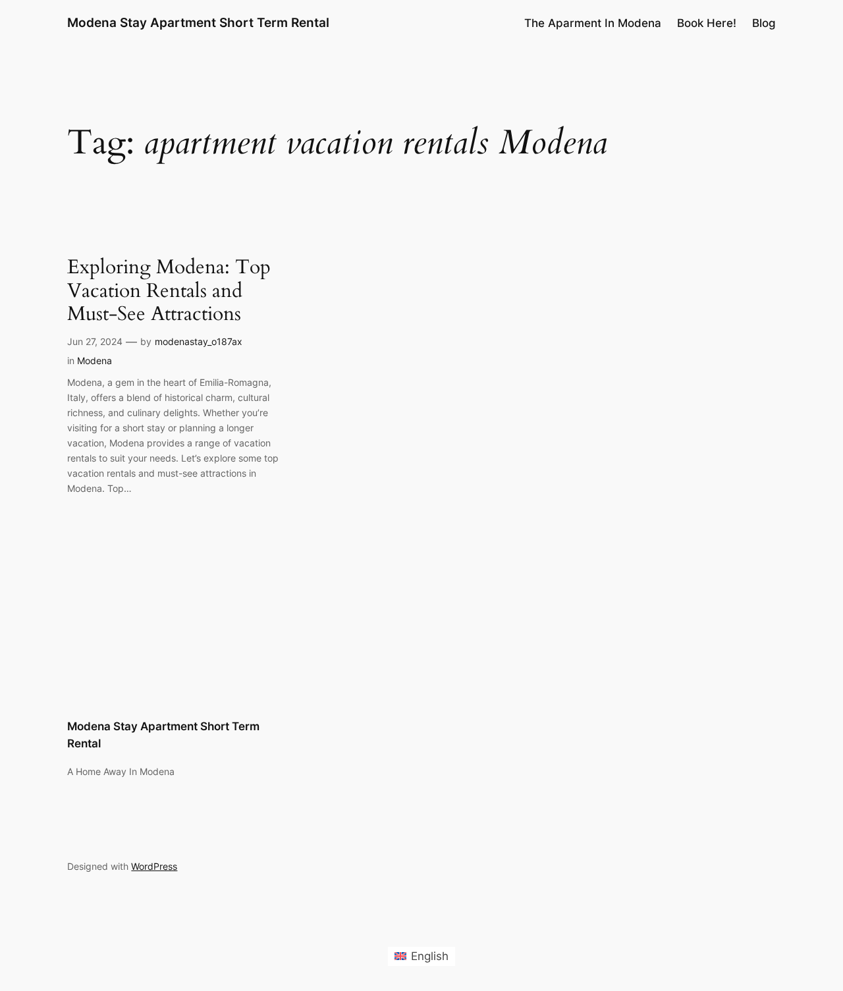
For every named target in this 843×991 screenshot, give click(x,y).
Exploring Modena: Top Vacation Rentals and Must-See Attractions (169, 291)
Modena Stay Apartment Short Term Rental (198, 22)
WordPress (154, 866)
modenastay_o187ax (198, 341)
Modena (94, 360)
